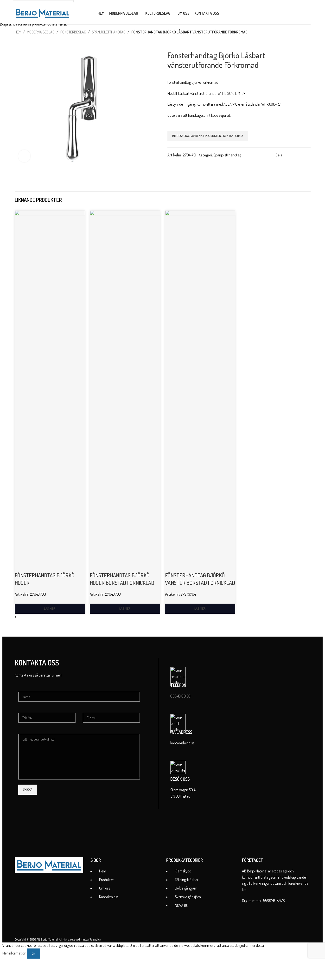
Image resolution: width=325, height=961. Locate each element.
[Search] (226, 13)
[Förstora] (24, 156)
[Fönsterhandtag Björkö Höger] (50, 390)
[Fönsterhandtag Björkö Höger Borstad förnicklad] (125, 390)
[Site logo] (42, 12)
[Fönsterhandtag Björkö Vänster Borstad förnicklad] (200, 390)
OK (33, 953)
